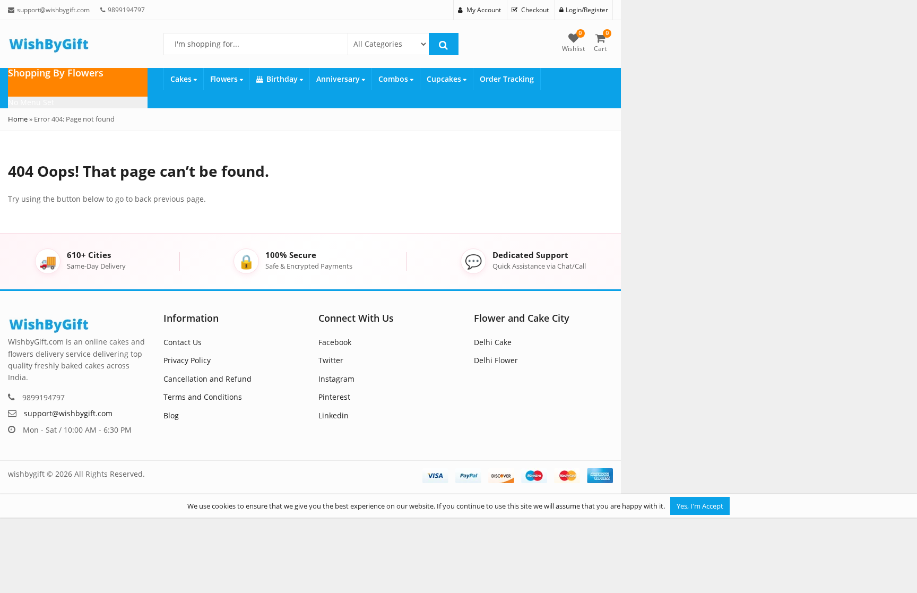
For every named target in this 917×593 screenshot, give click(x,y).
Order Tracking (507, 79)
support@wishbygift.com (68, 413)
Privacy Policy (187, 360)
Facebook (334, 342)
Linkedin (333, 415)
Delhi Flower (496, 360)
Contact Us (182, 342)
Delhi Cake (493, 342)
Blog (171, 415)
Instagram (336, 379)
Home (18, 119)
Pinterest (334, 397)
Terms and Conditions (202, 397)
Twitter (330, 360)
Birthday (283, 79)
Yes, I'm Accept (700, 506)
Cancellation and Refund (207, 379)
